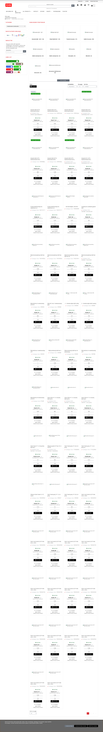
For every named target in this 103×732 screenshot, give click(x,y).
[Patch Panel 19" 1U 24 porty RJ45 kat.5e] (54, 387)
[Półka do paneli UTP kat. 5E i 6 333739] (54, 436)
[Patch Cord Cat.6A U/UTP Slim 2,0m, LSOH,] (71, 578)
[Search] (72, 5)
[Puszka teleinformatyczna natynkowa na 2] (54, 196)
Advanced (48, 8)
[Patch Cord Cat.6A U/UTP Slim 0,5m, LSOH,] (88, 484)
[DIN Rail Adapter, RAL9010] (71, 196)
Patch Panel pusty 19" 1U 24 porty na (87, 446)
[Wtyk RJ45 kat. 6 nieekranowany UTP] (37, 340)
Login (86, 1)
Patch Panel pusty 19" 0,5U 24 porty (71, 446)
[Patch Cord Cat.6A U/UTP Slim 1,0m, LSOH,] (71, 531)
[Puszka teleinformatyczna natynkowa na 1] (37, 196)
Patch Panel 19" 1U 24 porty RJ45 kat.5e (53, 398)
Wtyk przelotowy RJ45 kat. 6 (54, 350)
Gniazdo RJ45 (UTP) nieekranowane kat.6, (86, 110)
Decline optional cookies (80, 726)
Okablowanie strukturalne (17, 18)
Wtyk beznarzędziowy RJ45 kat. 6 (37, 255)
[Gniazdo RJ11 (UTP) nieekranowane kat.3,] (88, 148)
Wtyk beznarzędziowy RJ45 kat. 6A (54, 255)
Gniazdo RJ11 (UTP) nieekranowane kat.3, (86, 159)
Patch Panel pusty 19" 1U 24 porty (53, 495)
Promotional (54, 8)
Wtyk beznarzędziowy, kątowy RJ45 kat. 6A (71, 255)
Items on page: (33, 711)
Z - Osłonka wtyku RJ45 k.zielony (88, 303)
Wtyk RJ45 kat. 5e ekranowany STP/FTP (37, 304)
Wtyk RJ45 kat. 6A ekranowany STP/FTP (37, 398)
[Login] (77, 4)
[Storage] (88, 4)
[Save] (24, 51)
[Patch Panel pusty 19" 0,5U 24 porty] (71, 436)
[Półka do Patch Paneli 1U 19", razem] (37, 484)
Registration (94, 1)
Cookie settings (69, 726)
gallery (34, 86)
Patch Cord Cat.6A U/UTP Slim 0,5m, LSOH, (88, 495)
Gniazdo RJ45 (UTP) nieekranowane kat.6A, (52, 110)
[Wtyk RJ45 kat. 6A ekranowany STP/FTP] (37, 387)
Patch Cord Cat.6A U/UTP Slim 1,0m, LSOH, (71, 542)
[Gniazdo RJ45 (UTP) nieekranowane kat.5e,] (71, 148)
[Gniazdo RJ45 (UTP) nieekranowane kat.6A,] (54, 100)
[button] (80, 1)
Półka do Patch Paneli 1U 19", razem (37, 495)
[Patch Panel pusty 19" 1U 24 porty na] (88, 436)
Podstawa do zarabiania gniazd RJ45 (88, 207)
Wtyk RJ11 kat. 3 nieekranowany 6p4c (54, 304)
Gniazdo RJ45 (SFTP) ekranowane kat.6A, (35, 110)
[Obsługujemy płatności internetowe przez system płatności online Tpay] (16, 35)
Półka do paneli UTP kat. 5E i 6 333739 (54, 446)
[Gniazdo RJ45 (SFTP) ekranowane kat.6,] (54, 148)
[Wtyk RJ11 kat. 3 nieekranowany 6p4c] (54, 293)
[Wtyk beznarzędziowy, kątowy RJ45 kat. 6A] (71, 245)
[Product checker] (85, 4)
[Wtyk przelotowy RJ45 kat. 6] (54, 340)
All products (26, 11)
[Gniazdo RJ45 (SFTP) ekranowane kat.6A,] (37, 100)
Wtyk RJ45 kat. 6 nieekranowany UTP (37, 351)
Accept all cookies (93, 726)
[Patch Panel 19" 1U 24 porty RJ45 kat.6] (88, 387)
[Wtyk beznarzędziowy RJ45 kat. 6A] (54, 245)
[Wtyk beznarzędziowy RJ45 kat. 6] (37, 245)
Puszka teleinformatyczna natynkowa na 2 (53, 207)
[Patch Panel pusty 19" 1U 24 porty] (54, 484)
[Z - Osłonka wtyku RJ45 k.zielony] (88, 293)
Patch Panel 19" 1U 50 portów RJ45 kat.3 (37, 446)
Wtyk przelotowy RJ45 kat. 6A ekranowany (71, 351)
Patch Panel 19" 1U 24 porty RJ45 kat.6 (87, 398)
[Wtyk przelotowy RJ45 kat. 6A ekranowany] (71, 340)
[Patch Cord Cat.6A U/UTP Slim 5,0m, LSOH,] (71, 625)
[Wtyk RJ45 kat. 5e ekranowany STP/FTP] (37, 293)
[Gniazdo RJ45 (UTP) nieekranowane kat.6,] (88, 100)
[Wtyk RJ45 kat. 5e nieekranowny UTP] (88, 340)
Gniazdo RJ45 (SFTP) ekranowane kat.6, (52, 159)
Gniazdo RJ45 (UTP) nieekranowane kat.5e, (69, 159)
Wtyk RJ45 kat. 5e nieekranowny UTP (88, 351)
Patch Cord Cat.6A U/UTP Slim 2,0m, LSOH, (71, 589)
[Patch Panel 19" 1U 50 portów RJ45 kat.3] (37, 436)
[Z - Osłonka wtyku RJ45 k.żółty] (71, 293)
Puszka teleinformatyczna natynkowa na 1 (36, 207)
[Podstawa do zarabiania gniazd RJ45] (88, 196)
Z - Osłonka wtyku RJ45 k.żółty (72, 303)
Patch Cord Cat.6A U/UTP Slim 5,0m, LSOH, (71, 636)
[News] (81, 4)
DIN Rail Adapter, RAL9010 (72, 206)
